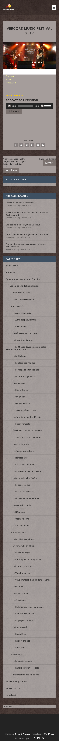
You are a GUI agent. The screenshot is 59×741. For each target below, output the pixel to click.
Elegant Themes (22, 734)
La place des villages (25, 363)
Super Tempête (22, 424)
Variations (20, 647)
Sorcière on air (22, 525)
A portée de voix (24, 205)
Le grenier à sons (23, 661)
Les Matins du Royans (25, 539)
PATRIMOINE (19, 654)
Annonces (10, 272)
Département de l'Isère (26, 333)
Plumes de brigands (24, 566)
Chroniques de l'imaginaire (28, 559)
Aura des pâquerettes (25, 319)
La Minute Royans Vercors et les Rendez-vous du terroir (26, 348)
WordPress (49, 734)
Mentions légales (22, 738)
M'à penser (20, 383)
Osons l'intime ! (22, 518)
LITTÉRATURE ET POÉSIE (24, 546)
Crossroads (20, 600)
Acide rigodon (22, 593)
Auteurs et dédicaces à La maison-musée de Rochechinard (27, 213)
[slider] (48, 105)
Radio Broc (20, 634)
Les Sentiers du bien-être (27, 498)
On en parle (20, 396)
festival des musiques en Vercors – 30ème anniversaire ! (26, 245)
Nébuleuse (20, 512)
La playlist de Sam (24, 620)
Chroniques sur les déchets (28, 417)
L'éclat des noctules (24, 464)
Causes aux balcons (24, 451)
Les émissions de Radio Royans (24, 286)
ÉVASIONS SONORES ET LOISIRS (27, 430)
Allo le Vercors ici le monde (28, 437)
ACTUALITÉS (18, 306)
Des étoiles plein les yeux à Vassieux (23, 224)
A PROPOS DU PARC (22, 292)
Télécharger (14, 111)
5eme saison (12, 265)
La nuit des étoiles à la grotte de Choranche (27, 234)
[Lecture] (9, 106)
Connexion (8, 706)
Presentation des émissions (26, 674)
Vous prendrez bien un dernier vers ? (32, 579)
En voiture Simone (24, 340)
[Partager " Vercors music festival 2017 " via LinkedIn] (32, 145)
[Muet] (42, 106)
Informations (19, 532)
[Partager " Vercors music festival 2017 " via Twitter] (21, 145)
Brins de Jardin (22, 444)
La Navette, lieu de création (28, 471)
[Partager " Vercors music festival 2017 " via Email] (37, 145)
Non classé (11, 695)
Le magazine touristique (27, 369)
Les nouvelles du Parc (25, 299)
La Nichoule (20, 356)
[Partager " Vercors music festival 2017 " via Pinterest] (27, 145)
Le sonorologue (22, 485)
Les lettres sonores (24, 491)
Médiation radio (23, 505)
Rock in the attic (23, 640)
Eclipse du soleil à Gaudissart (20, 202)
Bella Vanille (21, 326)
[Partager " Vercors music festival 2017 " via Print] (43, 145)
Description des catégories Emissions (23, 279)
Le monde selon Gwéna (26, 478)
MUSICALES (18, 586)
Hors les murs (21, 457)
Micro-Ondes (21, 390)
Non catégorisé (13, 688)
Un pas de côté (22, 403)
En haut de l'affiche (24, 613)
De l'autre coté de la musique (29, 607)
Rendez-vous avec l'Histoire (28, 667)
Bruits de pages (22, 552)
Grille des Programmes (16, 681)
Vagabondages (22, 573)
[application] (29, 106)
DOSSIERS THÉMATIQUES (24, 410)
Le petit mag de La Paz (26, 376)
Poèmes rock (21, 627)
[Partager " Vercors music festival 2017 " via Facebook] (16, 145)
